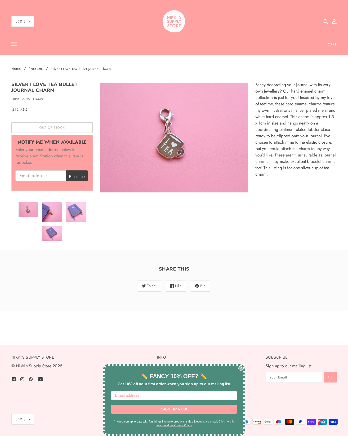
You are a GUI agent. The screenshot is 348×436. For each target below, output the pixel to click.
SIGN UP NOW (174, 409)
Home (16, 69)
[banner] (174, 21)
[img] (325, 21)
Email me (77, 176)
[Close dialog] (240, 368)
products (36, 69)
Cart (332, 44)
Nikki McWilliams (27, 99)
